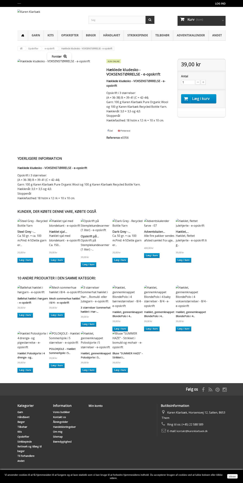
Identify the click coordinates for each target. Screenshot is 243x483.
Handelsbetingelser (64, 427)
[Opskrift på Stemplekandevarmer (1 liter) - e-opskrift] (96, 226)
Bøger (91, 35)
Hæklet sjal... (58, 231)
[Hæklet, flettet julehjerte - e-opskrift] (191, 223)
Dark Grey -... (121, 231)
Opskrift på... (90, 236)
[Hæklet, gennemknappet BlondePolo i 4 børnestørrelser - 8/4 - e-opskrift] (128, 296)
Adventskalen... (154, 231)
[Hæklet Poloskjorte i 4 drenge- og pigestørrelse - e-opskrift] (33, 340)
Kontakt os (59, 417)
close (232, 476)
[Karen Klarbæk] (50, 17)
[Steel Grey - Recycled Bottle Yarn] (33, 223)
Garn (36, 35)
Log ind (220, 3)
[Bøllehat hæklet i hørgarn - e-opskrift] (33, 289)
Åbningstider (60, 422)
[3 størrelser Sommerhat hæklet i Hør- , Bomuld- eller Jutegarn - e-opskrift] (96, 294)
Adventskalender (191, 35)
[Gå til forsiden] (21, 48)
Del (111, 130)
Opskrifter (70, 35)
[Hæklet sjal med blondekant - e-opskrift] (65, 223)
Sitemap (58, 436)
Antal (184, 76)
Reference (113, 138)
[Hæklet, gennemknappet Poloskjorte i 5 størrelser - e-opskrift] (96, 340)
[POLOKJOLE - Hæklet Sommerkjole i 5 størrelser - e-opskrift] (65, 338)
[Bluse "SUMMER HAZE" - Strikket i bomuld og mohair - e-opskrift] (128, 340)
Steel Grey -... (26, 231)
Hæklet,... (182, 231)
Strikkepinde (137, 35)
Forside (22, 35)
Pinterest (125, 130)
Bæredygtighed (62, 441)
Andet (217, 35)
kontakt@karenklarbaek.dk (192, 431)
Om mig (57, 431)
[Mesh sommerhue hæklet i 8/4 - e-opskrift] (65, 289)
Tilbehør (162, 35)
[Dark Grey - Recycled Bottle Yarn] (128, 223)
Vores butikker (61, 412)
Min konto (96, 406)
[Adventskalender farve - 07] (160, 223)
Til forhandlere (26, 456)
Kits (50, 35)
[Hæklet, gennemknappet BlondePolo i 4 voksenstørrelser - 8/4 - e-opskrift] (191, 296)
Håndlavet (111, 35)
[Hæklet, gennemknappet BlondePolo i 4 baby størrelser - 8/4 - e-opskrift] (160, 296)
